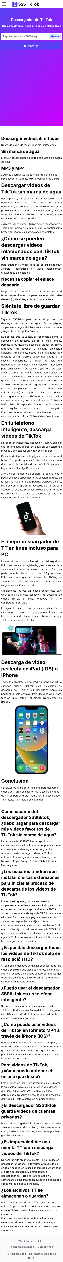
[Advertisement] (31, 85)
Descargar (33, 45)
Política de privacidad (21, 1246)
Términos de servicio (30, 1241)
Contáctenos (45, 1246)
